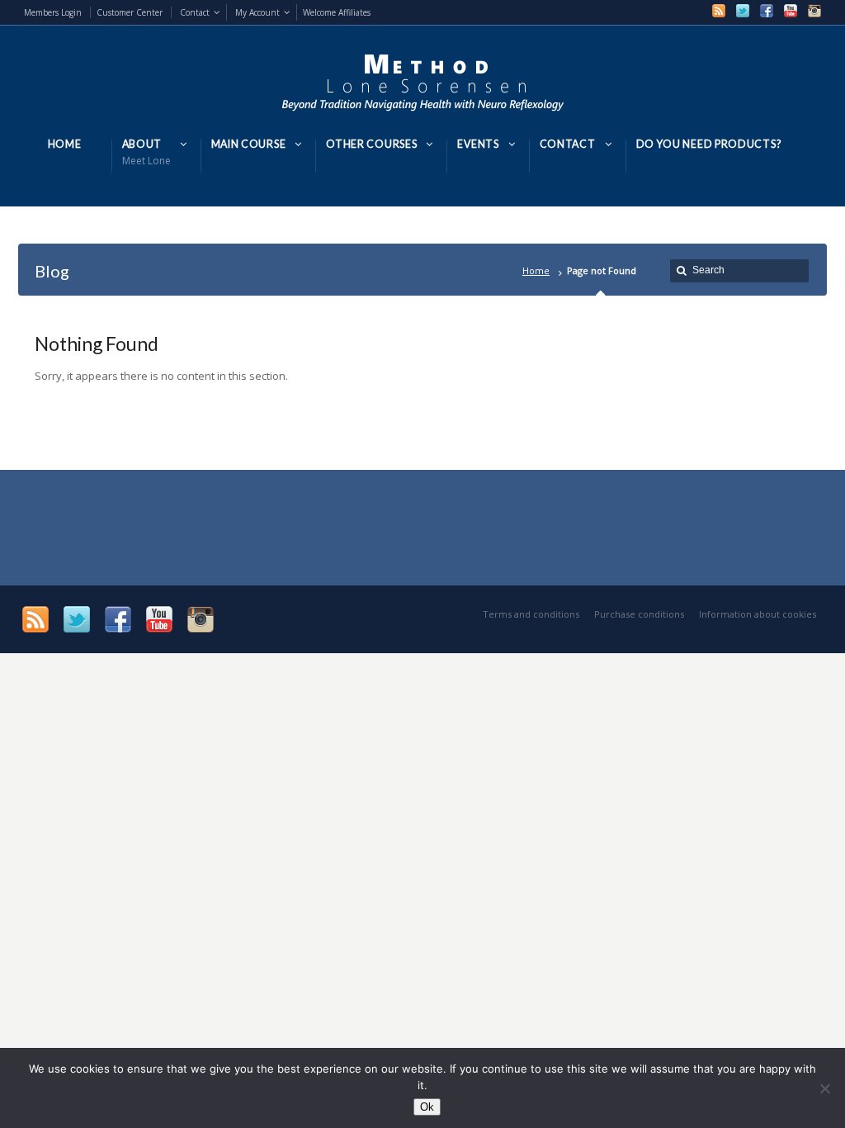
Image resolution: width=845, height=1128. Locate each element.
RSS (718, 10)
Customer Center (130, 12)
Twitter (742, 10)
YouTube (790, 10)
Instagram (814, 10)
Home (536, 270)
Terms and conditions (531, 614)
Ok (427, 1107)
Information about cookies (757, 614)
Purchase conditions (639, 614)
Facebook (766, 10)
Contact (195, 12)
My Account (257, 12)
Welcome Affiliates (337, 12)
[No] (824, 1088)
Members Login (53, 12)
